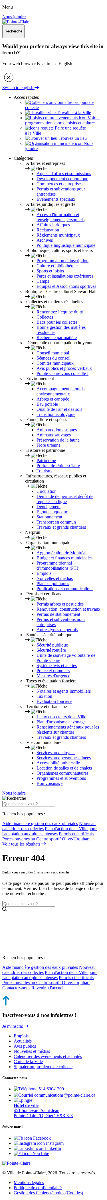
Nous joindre (14, 16)
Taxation (44, 696)
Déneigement (48, 506)
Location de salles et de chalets (64, 768)
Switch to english (18, 87)
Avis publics (25, 1046)
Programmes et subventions (61, 778)
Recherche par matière (57, 337)
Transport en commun (56, 522)
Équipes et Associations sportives (66, 286)
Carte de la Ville (28, 1061)
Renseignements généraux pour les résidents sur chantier (68, 730)
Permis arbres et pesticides (60, 604)
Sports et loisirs (50, 270)
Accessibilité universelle (58, 762)
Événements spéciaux (56, 199)
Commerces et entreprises (59, 183)
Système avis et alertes (57, 665)
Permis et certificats (76, 833)
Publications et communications (65, 588)
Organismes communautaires (62, 773)
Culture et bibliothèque (57, 265)
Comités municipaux (55, 363)
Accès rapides (26, 97)
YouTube (40, 1153)
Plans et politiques (53, 583)
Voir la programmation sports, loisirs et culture (62, 120)
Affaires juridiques (53, 224)
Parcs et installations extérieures (65, 276)
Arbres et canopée (53, 399)
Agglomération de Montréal (61, 552)
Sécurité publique (52, 645)
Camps (43, 281)
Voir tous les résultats (21, 844)
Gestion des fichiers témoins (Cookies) (48, 1192)
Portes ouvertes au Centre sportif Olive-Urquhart (46, 838)
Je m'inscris (13, 1026)
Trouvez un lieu (72, 138)
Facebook (41, 1138)
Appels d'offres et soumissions (64, 173)
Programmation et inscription (62, 260)
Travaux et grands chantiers (61, 527)
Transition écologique (56, 414)
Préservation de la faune (58, 440)
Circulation (46, 491)
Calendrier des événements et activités (48, 1056)
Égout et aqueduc (52, 511)
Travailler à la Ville (73, 112)
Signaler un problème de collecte (43, 1066)
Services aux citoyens (56, 752)
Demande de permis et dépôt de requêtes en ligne (65, 499)
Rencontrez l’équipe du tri (60, 311)
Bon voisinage (49, 783)
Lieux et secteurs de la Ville (61, 716)
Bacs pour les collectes (57, 322)
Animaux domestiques (57, 429)
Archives (45, 240)
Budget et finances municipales (64, 557)
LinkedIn (52, 1148)
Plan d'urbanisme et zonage (61, 721)
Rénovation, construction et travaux (68, 609)
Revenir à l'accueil (47, 987)
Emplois (44, 573)
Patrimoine (46, 460)
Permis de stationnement (58, 614)
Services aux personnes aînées (64, 757)
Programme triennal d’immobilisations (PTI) (58, 566)
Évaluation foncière (54, 701)
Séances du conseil (53, 358)
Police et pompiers (53, 670)
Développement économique (62, 178)
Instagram (54, 1143)
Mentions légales (29, 1182)
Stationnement (49, 516)
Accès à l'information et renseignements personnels (60, 217)
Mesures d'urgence (53, 675)
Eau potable (47, 404)
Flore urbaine (48, 445)
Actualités (23, 1041)
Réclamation (48, 229)
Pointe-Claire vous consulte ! (62, 373)
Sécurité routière (51, 650)
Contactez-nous (16, 987)
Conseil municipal (53, 352)
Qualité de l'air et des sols (59, 409)
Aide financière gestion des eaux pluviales (40, 823)
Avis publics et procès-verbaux (64, 368)
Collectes (45, 317)
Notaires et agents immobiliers (64, 691)
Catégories (23, 158)
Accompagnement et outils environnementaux (60, 391)
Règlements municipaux (58, 235)
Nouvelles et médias (55, 578)
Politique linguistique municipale (66, 245)
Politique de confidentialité (38, 1187)
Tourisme (45, 470)
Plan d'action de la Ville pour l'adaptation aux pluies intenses (49, 831)
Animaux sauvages (54, 434)
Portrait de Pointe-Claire (58, 465)
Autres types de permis (57, 629)
